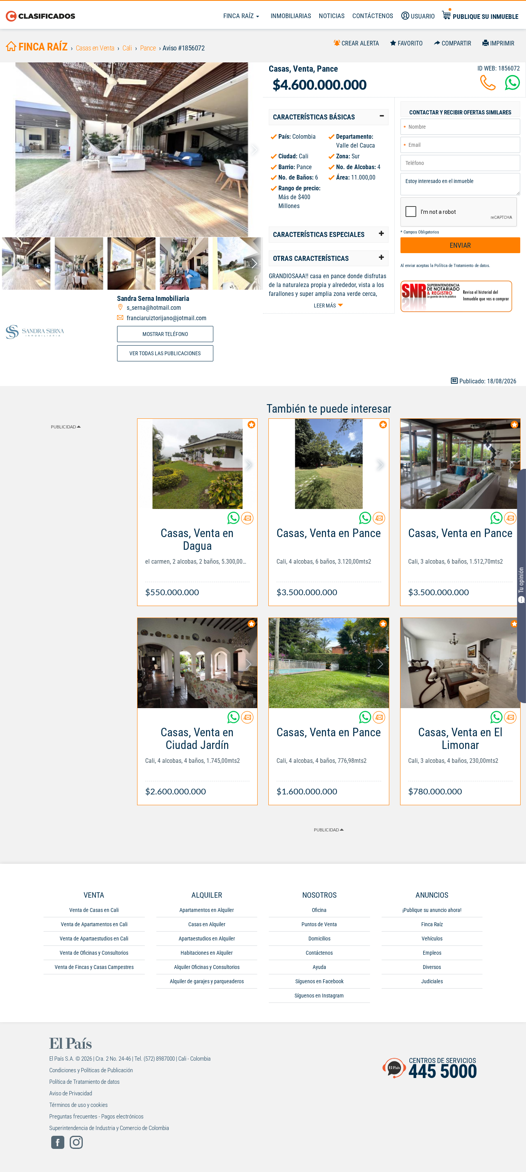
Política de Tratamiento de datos (461, 265)
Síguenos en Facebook (319, 981)
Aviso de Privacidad (70, 1093)
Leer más (325, 305)
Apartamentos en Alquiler (206, 910)
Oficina (319, 910)
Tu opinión (521, 580)
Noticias (332, 16)
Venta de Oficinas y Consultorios (94, 953)
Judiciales (432, 981)
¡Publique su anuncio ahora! (431, 910)
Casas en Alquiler (206, 924)
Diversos (432, 967)
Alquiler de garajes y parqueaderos (207, 981)
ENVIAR (460, 245)
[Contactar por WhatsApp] (512, 87)
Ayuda (319, 967)
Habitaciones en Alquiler (207, 953)
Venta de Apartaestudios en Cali (94, 938)
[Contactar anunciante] (247, 521)
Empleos (432, 953)
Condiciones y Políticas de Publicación (91, 1070)
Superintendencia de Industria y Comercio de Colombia (109, 1128)
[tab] (329, 117)
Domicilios (319, 938)
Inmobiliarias (291, 16)
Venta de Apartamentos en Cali (94, 924)
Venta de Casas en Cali (94, 910)
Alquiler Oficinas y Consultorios (207, 967)
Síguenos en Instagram (319, 995)
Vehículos (432, 938)
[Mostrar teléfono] (487, 87)
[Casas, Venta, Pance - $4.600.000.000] (131, 149)
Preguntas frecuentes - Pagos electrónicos (96, 1116)
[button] (328, 117)
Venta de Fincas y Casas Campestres (94, 967)
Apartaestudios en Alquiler (207, 938)
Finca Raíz (239, 16)
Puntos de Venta (319, 924)
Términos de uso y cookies (78, 1104)
